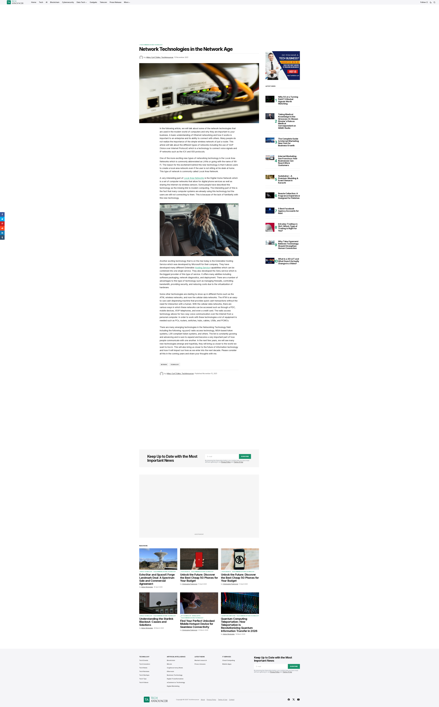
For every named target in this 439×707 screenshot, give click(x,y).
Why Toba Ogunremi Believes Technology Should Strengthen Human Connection (288, 244)
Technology (175, 364)
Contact (231, 699)
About (203, 699)
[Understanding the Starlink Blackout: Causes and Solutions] (158, 603)
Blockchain (171, 660)
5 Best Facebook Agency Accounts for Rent (288, 211)
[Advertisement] (219, 21)
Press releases (200, 664)
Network (164, 364)
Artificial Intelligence (176, 657)
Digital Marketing (173, 686)
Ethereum (170, 671)
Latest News (200, 657)
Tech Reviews (144, 671)
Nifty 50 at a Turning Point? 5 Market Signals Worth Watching (288, 100)
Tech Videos (143, 682)
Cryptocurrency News (175, 668)
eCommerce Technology (176, 682)
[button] (431, 2)
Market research (201, 660)
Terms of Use (238, 462)
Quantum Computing (229, 615)
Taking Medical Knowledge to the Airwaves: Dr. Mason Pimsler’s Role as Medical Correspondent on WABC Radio (288, 121)
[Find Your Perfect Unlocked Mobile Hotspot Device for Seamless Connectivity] (199, 603)
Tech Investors (144, 664)
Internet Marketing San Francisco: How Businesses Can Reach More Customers (287, 160)
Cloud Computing (228, 660)
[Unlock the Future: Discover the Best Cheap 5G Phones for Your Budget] (199, 559)
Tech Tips (142, 679)
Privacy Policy (226, 462)
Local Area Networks (194, 178)
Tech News (143, 668)
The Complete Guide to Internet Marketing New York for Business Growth (288, 142)
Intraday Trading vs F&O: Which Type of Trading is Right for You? (287, 227)
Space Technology (146, 571)
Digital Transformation (175, 679)
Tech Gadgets (185, 571)
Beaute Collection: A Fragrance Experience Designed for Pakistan (289, 195)
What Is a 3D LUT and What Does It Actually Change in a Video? (288, 261)
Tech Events (143, 660)
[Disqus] (199, 409)
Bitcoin (169, 664)
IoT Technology (186, 615)
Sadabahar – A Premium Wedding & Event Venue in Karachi (288, 179)
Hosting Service (202, 267)
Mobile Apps (196, 615)
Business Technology (174, 675)
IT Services (226, 657)
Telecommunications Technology (151, 44)
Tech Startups (144, 675)
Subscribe (245, 456)
